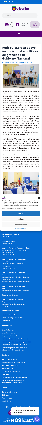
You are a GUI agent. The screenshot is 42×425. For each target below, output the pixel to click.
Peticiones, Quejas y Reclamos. (12, 318)
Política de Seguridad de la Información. (15, 339)
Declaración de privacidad (21, 228)
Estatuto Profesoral (9, 333)
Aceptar (21, 213)
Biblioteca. (5, 395)
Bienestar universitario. (9, 392)
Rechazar (21, 219)
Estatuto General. (8, 330)
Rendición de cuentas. (9, 315)
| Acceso (34, 24)
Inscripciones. (6, 401)
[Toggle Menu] (22, 34)
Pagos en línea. (7, 398)
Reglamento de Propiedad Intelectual (14, 345)
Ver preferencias (21, 225)
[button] (39, 198)
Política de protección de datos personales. (16, 342)
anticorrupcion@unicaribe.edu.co (13, 380)
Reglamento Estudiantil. (10, 336)
